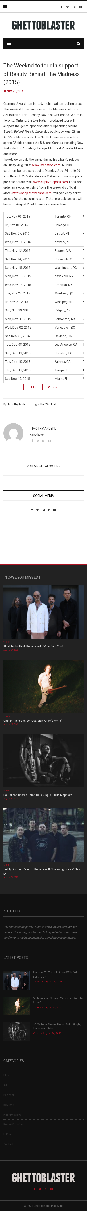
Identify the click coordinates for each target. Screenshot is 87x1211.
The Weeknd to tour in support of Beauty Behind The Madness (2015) (41, 74)
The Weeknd (48, 404)
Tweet (54, 387)
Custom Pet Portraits (16, 542)
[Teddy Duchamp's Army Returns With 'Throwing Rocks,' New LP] (43, 835)
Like (33, 387)
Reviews (8, 1104)
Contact (8, 1144)
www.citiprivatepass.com (50, 182)
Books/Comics (13, 1124)
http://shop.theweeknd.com (32, 193)
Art (5, 1085)
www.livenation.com (46, 165)
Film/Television (13, 1114)
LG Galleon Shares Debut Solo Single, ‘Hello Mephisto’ (38, 795)
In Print (7, 1134)
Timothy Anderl (17, 404)
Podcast (8, 1095)
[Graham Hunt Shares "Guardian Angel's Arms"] (43, 686)
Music (6, 791)
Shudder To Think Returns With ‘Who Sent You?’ (33, 646)
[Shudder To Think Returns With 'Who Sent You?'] (43, 612)
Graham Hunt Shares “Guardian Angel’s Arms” (33, 720)
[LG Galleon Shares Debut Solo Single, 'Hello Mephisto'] (43, 761)
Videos (6, 642)
